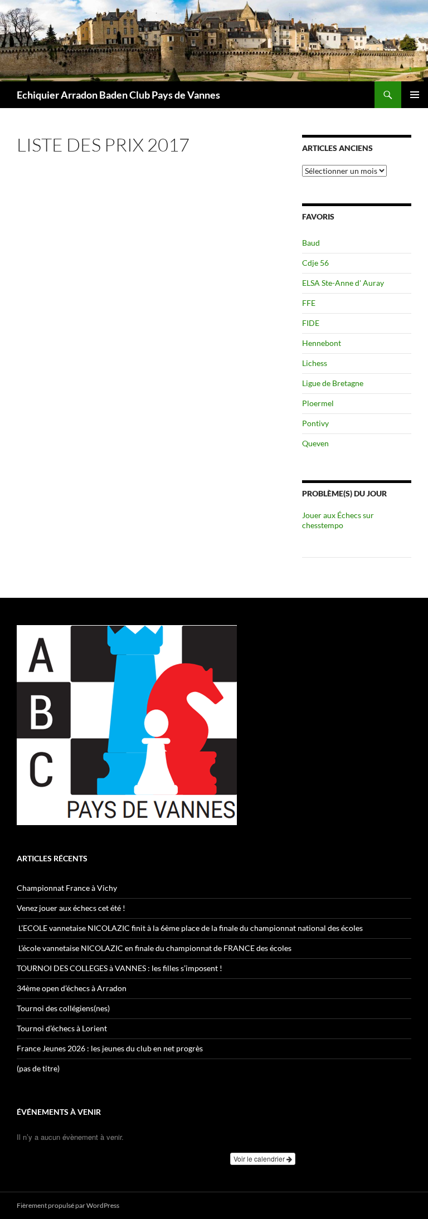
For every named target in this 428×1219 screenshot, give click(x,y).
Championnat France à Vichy (67, 888)
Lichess (314, 363)
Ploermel (318, 403)
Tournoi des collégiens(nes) (63, 1008)
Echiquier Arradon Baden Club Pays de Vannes (118, 95)
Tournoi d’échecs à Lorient (62, 1028)
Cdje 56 (315, 262)
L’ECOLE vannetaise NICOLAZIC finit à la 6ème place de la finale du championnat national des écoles (190, 928)
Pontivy (315, 423)
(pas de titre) (38, 1068)
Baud (311, 242)
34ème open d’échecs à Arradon (72, 988)
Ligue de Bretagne (332, 383)
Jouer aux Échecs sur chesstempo (338, 520)
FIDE (310, 323)
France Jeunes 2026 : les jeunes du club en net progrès (110, 1048)
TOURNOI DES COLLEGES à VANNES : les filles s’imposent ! (119, 968)
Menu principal (414, 94)
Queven (315, 443)
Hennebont (321, 343)
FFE (308, 303)
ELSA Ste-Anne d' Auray (343, 282)
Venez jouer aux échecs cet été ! (71, 908)
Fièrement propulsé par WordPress (68, 1205)
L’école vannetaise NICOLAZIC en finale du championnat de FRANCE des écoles (155, 948)
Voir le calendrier (260, 1158)
